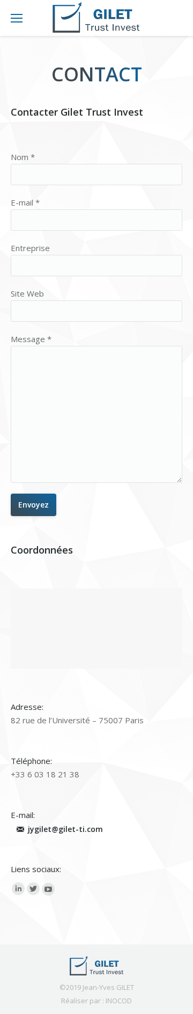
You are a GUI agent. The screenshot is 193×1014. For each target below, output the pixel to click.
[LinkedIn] (18, 888)
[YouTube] (48, 889)
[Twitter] (33, 888)
